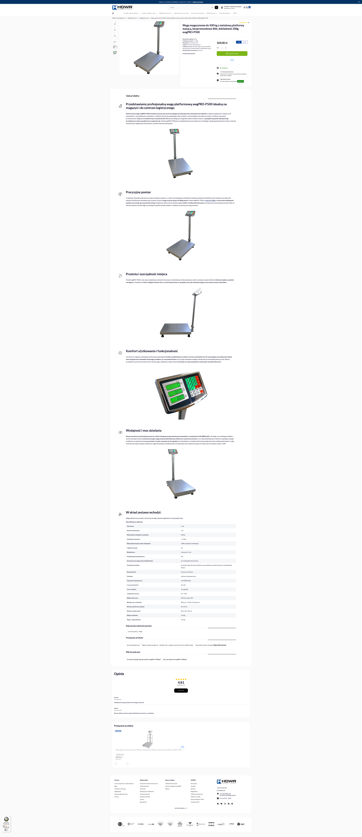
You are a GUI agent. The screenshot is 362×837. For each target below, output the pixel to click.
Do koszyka (180, 760)
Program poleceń (145, 794)
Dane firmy (194, 783)
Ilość (218, 47)
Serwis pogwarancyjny (121, 794)
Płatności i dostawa (120, 789)
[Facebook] (218, 803)
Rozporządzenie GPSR (197, 799)
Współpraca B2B (145, 797)
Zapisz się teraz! (198, 2)
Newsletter (143, 802)
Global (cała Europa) (171, 783)
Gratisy (142, 799)
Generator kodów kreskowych (149, 783)
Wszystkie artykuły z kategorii (211, 645)
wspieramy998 (195, 802)
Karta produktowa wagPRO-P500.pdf (175, 659)
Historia (193, 789)
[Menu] (9, 817)
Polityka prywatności (197, 794)
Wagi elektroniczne (132, 18)
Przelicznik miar (144, 786)
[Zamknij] (358, 2)
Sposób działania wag (133, 645)
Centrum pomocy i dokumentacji (123, 783)
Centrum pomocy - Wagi (135, 631)
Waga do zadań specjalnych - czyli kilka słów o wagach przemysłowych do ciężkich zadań (167, 645)
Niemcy (167, 789)
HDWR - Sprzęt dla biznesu (118, 18)
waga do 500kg (210, 200)
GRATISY (240, 81)
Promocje (142, 789)
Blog (115, 786)
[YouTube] (221, 803)
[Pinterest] (228, 803)
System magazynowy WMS (173, 786)
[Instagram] (225, 803)
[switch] (6, 830)
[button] (216, 7)
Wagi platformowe (144, 18)
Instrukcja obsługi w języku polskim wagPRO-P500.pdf (144, 659)
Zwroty (116, 797)
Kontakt (193, 786)
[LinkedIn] (232, 803)
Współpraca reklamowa (147, 791)
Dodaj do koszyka (233, 53)
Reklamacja (117, 791)
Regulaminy (194, 791)
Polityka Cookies (196, 797)
